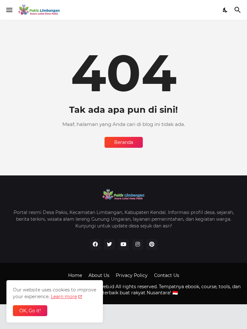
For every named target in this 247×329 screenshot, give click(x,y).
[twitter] (109, 244)
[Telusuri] (238, 9)
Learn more (64, 296)
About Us (98, 275)
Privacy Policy (132, 275)
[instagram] (137, 244)
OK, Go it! (30, 311)
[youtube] (123, 244)
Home (75, 275)
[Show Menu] (9, 9)
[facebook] (95, 244)
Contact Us (166, 275)
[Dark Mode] (225, 9)
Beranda (123, 142)
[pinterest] (151, 244)
